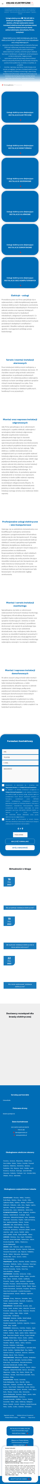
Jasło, (30, 1306)
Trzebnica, (28, 1198)
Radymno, (6, 1166)
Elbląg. (12, 1377)
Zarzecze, (12, 1161)
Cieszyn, (20, 1338)
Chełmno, (6, 1215)
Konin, (5, 1392)
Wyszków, (6, 1284)
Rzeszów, (32, 1311)
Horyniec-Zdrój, (31, 1173)
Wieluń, (11, 1254)
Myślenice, (33, 1261)
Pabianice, (16, 1247)
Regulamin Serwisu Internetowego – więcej (14, 1463)
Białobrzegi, (30, 1281)
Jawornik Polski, (27, 1171)
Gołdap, (13, 1372)
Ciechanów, (19, 1289)
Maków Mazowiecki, (9, 1286)
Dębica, (12, 1313)
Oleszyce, (16, 1168)
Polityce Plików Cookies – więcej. (11, 1474)
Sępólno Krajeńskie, (12, 1222)
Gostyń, (19, 1389)
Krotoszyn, (19, 1394)
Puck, (4, 1335)
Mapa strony (31, 1417)
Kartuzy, (22, 1335)
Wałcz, (12, 1402)
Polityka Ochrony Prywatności (25, 1415)
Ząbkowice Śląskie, (8, 1202)
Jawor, (15, 1210)
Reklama (23, 1417)
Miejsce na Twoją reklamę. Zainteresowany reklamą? (20, 1442)
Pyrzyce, (24, 1399)
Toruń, (20, 1212)
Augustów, (27, 1323)
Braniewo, (6, 1377)
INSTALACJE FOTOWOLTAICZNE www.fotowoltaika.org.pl (20, 1431)
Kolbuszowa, (14, 1311)
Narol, (21, 1168)
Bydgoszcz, (26, 1212)
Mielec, (21, 1313)
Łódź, (11, 1247)
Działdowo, (6, 1375)
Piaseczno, (33, 1289)
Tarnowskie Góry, (8, 1340)
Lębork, (22, 1333)
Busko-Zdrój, (6, 1362)
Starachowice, (15, 1362)
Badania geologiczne (9, 1114)
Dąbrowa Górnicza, (8, 1352)
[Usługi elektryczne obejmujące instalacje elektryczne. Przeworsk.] (20, 121)
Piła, (25, 1384)
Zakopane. (17, 1271)
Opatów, (11, 1360)
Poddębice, (30, 1252)
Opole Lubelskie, (22, 1234)
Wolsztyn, (30, 1384)
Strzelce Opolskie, (13, 1303)
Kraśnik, (15, 1234)
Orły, (11, 1168)
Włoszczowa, (18, 1357)
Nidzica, (33, 1367)
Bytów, (27, 1333)
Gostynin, (14, 1279)
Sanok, (10, 1308)
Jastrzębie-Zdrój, (31, 1348)
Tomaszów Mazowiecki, (10, 1252)
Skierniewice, (25, 1254)
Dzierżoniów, (30, 1202)
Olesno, (5, 1303)
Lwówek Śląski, (20, 1207)
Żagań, (23, 1237)
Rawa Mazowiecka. (9, 1259)
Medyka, (26, 1168)
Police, (5, 1407)
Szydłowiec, (26, 1279)
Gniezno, (15, 1392)
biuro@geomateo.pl (20, 1132)
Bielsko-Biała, (13, 1338)
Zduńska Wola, (7, 1257)
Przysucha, (6, 1281)
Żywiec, (25, 1338)
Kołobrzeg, (23, 1402)
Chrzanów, (6, 1266)
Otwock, (17, 1293)
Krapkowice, (29, 1301)
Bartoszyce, (31, 1370)
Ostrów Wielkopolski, (9, 1394)
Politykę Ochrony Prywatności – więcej (13, 1461)
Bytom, (16, 1340)
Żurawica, (6, 1161)
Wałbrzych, (6, 1205)
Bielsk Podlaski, (27, 1318)
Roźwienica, (20, 1166)
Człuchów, (22, 1328)
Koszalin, (11, 1404)
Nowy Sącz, (33, 1264)
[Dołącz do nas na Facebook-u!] (18, 1141)
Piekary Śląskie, (23, 1340)
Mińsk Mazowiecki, (8, 1293)
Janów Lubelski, (7, 1234)
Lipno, (26, 1217)
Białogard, (30, 1402)
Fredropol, (20, 1173)
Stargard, (23, 1404)
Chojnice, (28, 1328)
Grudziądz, (22, 1215)
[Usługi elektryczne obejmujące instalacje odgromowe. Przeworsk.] (20, 187)
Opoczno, (25, 1249)
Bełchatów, (28, 1247)
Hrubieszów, (6, 1230)
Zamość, (33, 1230)
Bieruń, (11, 1355)
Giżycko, (27, 1372)
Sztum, (16, 1330)
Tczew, (20, 1330)
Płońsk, (29, 1286)
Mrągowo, (6, 1370)
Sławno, (5, 1404)
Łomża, (16, 1320)
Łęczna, (16, 1232)
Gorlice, (19, 1264)
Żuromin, (18, 1286)
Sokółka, (19, 1318)
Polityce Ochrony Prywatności (14, 792)
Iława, (33, 1375)
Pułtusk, (24, 1286)
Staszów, (25, 1357)
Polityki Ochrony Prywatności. (28, 787)
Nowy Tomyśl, (12, 1387)
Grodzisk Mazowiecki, (24, 1291)
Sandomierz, (32, 1357)
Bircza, (11, 1176)
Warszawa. (6, 1296)
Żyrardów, (16, 1274)
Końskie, (20, 1365)
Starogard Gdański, (28, 1330)
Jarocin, (29, 1394)
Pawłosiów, (6, 1168)
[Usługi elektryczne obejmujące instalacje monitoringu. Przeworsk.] (20, 154)
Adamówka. (17, 1176)
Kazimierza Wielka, (26, 1360)
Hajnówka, (6, 1320)
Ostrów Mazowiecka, (22, 1284)
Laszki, (32, 1168)
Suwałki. (14, 1325)
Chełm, (28, 1227)
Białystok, (14, 1318)
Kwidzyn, (11, 1333)
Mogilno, (21, 1220)
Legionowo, (30, 1293)
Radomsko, (31, 1249)
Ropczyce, (26, 1311)
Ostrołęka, (32, 1284)
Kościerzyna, (15, 1328)
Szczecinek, (6, 1402)
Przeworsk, (6, 1311)
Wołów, (22, 1198)
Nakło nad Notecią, (29, 1220)
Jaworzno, (25, 1352)
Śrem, (17, 1382)
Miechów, (21, 1261)
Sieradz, (5, 1254)
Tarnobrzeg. (15, 1316)
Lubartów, (6, 1232)
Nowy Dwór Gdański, (13, 1335)
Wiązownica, (19, 1161)
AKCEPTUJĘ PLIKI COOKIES (19, 1479)
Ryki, (12, 1225)
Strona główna (8, 85)
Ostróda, (12, 1375)
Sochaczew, (23, 1274)
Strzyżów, (6, 1313)
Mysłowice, (12, 1345)
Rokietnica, (13, 1166)
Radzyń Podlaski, (8, 1227)
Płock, (5, 1279)
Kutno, (14, 1257)
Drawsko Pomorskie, (9, 1399)
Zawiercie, (18, 1352)
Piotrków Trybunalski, (9, 1249)
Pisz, (18, 1372)
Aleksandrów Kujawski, (17, 1217)
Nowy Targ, (25, 1269)
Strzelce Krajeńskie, (8, 1242)
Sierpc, (9, 1279)
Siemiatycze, (23, 1320)
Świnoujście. (28, 1407)
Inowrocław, (14, 1220)
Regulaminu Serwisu (11, 787)
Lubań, (27, 1207)
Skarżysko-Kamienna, (26, 1362)
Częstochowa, (32, 1340)
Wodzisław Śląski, (19, 1350)
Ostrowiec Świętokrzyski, (10, 1365)
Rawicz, (5, 1387)
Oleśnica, (14, 1200)
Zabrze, (23, 1343)
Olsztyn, (28, 1367)
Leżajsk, (26, 1313)
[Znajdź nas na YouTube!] (22, 1141)
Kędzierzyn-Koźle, (14, 1301)
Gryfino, (10, 1407)
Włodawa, (16, 1227)
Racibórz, (11, 1350)
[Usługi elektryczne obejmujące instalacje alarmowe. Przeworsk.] (20, 220)
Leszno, (27, 1387)
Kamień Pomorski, (31, 1404)
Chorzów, (6, 1345)
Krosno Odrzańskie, (15, 1239)
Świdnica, (17, 1202)
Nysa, (30, 1298)
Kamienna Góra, (8, 1210)
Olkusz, (12, 1266)
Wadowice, (25, 1266)
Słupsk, (17, 1333)
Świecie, (21, 1222)
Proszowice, (6, 1264)
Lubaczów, (26, 1308)
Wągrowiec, (6, 1384)
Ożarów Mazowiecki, (9, 1289)
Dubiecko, (13, 1173)
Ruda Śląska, (20, 1345)
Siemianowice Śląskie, (9, 1348)
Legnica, (33, 1205)
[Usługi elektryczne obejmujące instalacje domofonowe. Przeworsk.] (20, 253)
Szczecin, (16, 1404)
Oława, (19, 1200)
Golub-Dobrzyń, (13, 1215)
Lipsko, (17, 1281)
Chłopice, (6, 1176)
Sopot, (34, 1328)
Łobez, (17, 1402)
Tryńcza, (19, 1163)
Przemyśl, (31, 1163)
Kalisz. (34, 1394)
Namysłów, (25, 1298)
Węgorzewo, (7, 1372)
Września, (25, 1389)
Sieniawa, (27, 1166)
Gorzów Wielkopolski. (9, 1244)
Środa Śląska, (7, 1200)
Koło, (20, 1392)
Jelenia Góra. (29, 1210)
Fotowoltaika (6, 1100)
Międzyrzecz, (24, 1242)
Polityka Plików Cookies (11, 1417)
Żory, (26, 1350)
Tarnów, (18, 1269)
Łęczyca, (19, 1257)
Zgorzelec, (6, 1207)
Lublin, (12, 1232)
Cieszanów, (6, 1173)
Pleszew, (10, 1392)
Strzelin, (24, 1200)
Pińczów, (5, 1360)
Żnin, (4, 1222)
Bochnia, (15, 1261)
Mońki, (5, 1325)
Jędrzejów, (18, 1360)
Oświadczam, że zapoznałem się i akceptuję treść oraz (21, 786)
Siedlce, (22, 1276)
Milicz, (29, 1200)
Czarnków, (20, 1384)
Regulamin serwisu (9, 1415)
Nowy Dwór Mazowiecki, (10, 1291)
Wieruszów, (17, 1254)
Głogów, (28, 1205)
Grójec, (29, 1274)
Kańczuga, (19, 1171)
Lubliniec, (31, 1338)
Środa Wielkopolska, (9, 1382)
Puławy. (30, 1234)
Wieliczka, (14, 1264)
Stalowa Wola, (7, 1316)
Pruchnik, (25, 1163)
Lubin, (19, 1205)
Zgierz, (22, 1247)
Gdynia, (5, 1330)
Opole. (21, 1303)
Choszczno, (22, 1397)
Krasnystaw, (14, 1230)
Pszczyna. (21, 1355)
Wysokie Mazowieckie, (9, 1323)
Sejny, (9, 1325)
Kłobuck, (12, 1343)
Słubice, (17, 1242)
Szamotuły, (22, 1380)
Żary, (18, 1237)
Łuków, (27, 1232)
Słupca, (35, 1389)
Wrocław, (16, 1198)
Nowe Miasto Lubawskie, (23, 1375)
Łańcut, (20, 1311)
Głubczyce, (18, 1298)
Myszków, (6, 1343)
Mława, (34, 1286)
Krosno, (5, 1308)
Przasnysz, (13, 1284)
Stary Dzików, (7, 1163)
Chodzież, (14, 1384)
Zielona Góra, (25, 1239)
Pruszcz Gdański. (30, 1335)
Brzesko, (31, 1266)
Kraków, (27, 1261)
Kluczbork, (23, 1301)
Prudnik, (5, 1301)
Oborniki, (22, 1382)
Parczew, (26, 1225)
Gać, (24, 1173)
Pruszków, (26, 1289)
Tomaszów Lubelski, (24, 1230)
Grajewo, (33, 1323)
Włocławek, (6, 1220)
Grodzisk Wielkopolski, (9, 1389)
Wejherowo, (32, 1333)
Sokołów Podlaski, (14, 1276)
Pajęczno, (24, 1252)
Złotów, (28, 1382)
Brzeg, (12, 1298)
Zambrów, (20, 1323)
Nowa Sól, (6, 1239)
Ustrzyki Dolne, (18, 1306)
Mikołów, (6, 1355)
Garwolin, (32, 1276)
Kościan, (32, 1387)
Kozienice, (23, 1281)
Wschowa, (13, 1237)
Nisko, (16, 1313)
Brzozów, (25, 1306)
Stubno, (14, 1163)
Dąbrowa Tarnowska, (9, 1269)
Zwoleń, (20, 1279)
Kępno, (25, 1394)
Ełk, (31, 1372)
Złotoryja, (13, 1207)
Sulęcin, (32, 1239)
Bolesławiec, (21, 1210)
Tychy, (16, 1355)
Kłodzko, (23, 1202)
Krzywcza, (6, 1171)
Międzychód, (21, 1387)
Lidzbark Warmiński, (16, 1370)
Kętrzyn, (24, 1370)
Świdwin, (30, 1399)
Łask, (19, 1252)
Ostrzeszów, (26, 1392)
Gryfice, (15, 1407)
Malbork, (6, 1333)
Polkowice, (13, 1205)
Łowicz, (24, 1257)
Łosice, (27, 1276)
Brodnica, (33, 1212)
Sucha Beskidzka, (8, 1271)
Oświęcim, (18, 1266)
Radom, (12, 1281)
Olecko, (22, 1372)
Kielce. (25, 1365)
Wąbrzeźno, (6, 1217)
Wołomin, (23, 1293)
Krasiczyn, (13, 1171)
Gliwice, (17, 1343)
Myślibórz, (19, 1399)
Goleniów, (21, 1407)
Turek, (30, 1389)
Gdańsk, (10, 1330)
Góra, (23, 1205)
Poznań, (16, 1380)
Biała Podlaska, (18, 1225)
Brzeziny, (18, 1249)
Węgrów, (5, 1276)
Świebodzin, (28, 1237)
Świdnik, (21, 1232)
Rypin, (28, 1215)
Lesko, (20, 1308)
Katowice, (28, 1343)
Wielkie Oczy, (28, 1161)
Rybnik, (5, 1350)
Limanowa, (26, 1264)
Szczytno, (22, 1367)
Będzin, (31, 1350)
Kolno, (12, 1320)
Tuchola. (26, 1222)
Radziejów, (32, 1217)
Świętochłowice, (21, 1348)
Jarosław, (15, 1308)
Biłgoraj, (22, 1227)
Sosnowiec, (32, 1352)
